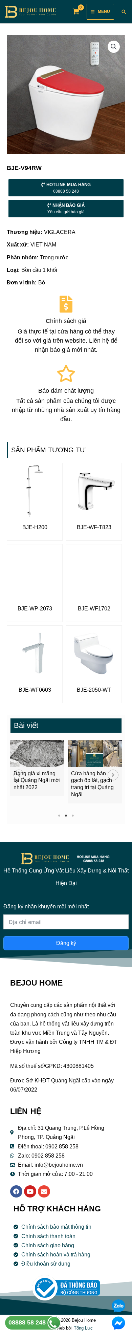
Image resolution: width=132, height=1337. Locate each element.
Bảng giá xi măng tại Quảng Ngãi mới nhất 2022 (37, 781)
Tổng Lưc (83, 1328)
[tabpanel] (37, 768)
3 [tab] (72, 815)
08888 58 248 (27, 1322)
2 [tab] (66, 815)
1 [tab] (59, 815)
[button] (19, 775)
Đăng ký (66, 943)
